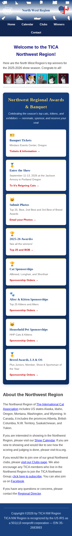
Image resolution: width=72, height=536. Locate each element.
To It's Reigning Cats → (24, 185)
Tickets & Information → (25, 151)
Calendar (27, 24)
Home (11, 24)
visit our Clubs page (34, 462)
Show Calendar (45, 440)
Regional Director (29, 493)
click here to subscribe (27, 476)
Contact (36, 32)
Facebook (17, 481)
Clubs (43, 24)
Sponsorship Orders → (24, 280)
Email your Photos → (23, 219)
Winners (59, 24)
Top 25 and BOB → (21, 250)
